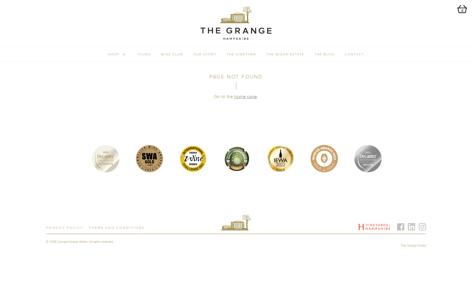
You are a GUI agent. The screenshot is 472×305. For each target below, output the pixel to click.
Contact (354, 54)
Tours (144, 54)
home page (245, 96)
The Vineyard (241, 54)
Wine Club (172, 54)
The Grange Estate (413, 245)
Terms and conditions (116, 228)
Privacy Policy (64, 228)
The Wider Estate (285, 54)
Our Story (205, 54)
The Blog (324, 54)
